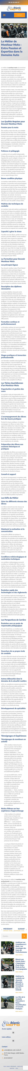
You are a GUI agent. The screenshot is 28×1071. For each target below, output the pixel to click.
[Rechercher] (24, 936)
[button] (4, 15)
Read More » (19, 954)
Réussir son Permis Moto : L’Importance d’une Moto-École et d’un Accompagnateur (22, 964)
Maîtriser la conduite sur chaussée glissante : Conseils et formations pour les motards (20, 983)
